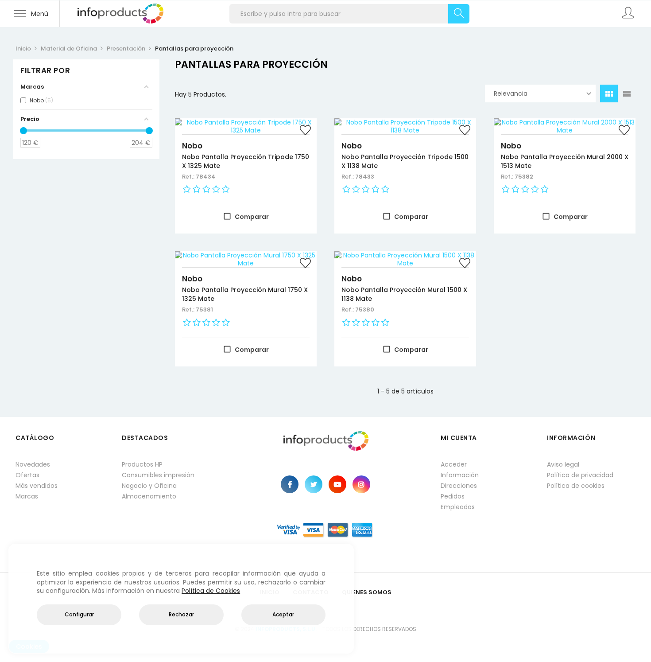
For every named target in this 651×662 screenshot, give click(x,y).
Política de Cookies (211, 590)
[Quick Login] (629, 13)
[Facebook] (289, 484)
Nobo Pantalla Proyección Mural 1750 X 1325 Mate (245, 294)
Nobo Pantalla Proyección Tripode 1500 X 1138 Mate (405, 161)
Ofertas (27, 475)
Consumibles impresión (158, 475)
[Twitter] (313, 484)
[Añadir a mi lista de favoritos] (305, 131)
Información (460, 475)
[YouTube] (337, 484)
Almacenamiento (149, 496)
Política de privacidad (580, 475)
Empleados (458, 506)
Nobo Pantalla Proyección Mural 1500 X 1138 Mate (404, 294)
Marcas (27, 496)
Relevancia (510, 93)
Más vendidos (37, 485)
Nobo (192, 145)
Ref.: (189, 176)
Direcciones (459, 485)
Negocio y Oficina (149, 485)
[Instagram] (361, 484)
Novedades (33, 464)
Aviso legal (563, 464)
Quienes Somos (366, 592)
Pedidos (453, 496)
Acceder (454, 464)
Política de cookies (575, 485)
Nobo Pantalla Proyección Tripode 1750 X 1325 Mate (245, 161)
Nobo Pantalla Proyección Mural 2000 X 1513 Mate (564, 161)
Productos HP (142, 464)
